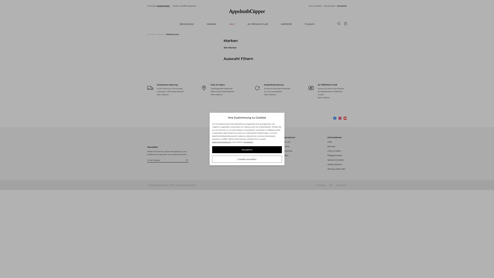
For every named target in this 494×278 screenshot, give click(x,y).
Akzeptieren (247, 150)
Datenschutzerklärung (221, 142)
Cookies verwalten (247, 159)
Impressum (248, 142)
